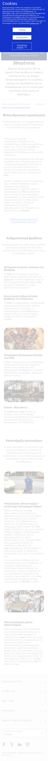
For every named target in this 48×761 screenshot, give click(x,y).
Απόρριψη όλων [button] (22, 37)
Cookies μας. (34, 23)
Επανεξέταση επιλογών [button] (22, 46)
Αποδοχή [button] (22, 30)
